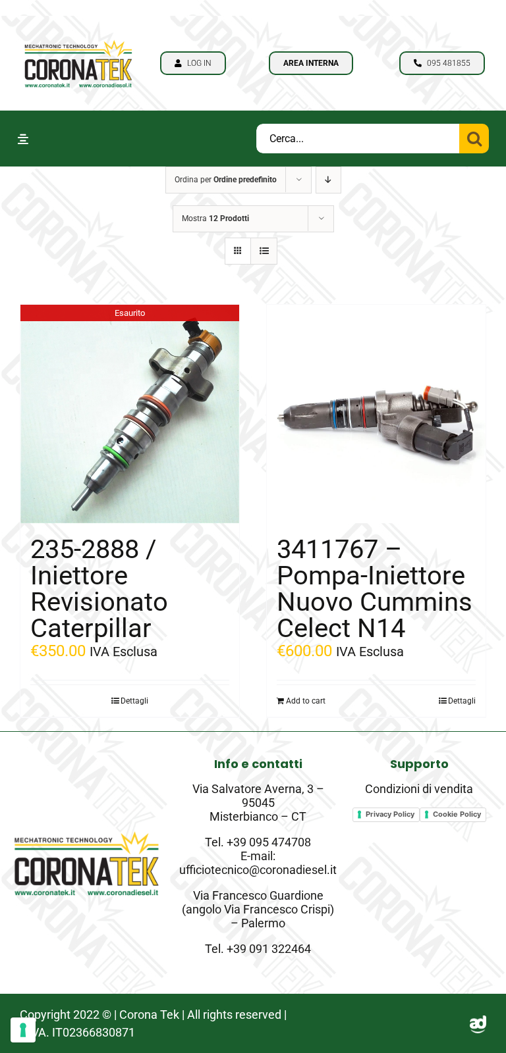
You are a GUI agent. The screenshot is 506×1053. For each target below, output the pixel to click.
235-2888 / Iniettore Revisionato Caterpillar (99, 589)
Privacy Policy (390, 814)
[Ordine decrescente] (328, 180)
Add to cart (305, 701)
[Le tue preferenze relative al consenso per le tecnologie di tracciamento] (23, 1029)
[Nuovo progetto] (79, 37)
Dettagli (134, 701)
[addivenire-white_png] (478, 1023)
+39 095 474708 (269, 842)
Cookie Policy (457, 814)
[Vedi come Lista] (264, 251)
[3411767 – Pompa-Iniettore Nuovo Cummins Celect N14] (376, 414)
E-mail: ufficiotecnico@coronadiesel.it (258, 863)
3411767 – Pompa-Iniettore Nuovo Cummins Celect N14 (374, 589)
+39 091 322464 (269, 949)
